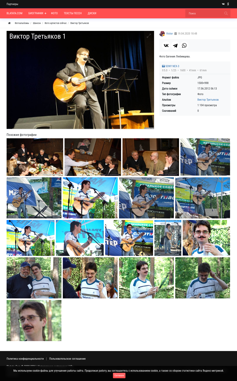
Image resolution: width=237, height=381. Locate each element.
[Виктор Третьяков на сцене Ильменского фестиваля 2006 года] (167, 238)
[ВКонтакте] (166, 45)
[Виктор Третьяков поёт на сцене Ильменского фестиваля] (202, 197)
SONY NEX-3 (172, 66)
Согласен (119, 375)
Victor (169, 33)
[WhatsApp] (184, 45)
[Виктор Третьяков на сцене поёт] (146, 197)
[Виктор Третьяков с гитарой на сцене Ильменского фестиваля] (90, 197)
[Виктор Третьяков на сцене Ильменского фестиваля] (80, 238)
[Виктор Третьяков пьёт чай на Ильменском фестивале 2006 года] (206, 238)
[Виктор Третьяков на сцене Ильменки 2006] (205, 157)
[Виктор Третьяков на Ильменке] (34, 320)
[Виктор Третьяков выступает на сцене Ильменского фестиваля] (30, 238)
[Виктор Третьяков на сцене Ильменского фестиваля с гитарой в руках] (129, 238)
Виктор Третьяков (208, 99)
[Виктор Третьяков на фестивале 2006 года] (90, 277)
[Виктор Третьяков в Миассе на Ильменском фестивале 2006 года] (34, 277)
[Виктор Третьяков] (35, 157)
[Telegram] (175, 45)
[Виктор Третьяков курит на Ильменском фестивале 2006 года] (146, 277)
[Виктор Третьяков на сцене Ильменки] (34, 197)
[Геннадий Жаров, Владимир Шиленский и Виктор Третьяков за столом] (150, 157)
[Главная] (9, 23)
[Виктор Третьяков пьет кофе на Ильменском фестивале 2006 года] (202, 277)
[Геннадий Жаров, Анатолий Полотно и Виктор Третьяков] (93, 157)
